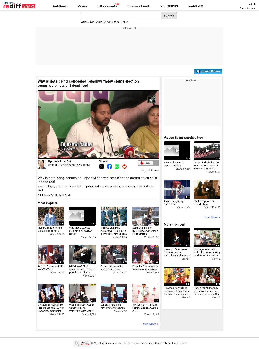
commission (128, 186)
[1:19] (76, 216)
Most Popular (47, 203)
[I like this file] (145, 163)
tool (40, 190)
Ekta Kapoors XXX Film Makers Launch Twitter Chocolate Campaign (51, 307)
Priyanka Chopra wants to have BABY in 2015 (145, 268)
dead (149, 186)
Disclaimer (137, 343)
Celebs (99, 22)
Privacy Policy (152, 343)
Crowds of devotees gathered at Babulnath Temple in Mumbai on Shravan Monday (176, 292)
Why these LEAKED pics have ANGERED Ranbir (80, 230)
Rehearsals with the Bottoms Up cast (112, 268)
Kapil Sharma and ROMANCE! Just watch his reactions (145, 230)
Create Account (248, 8)
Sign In (252, 3)
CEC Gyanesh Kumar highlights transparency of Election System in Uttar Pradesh (207, 254)
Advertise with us (121, 343)
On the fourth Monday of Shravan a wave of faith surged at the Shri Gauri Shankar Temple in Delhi (207, 294)
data (57, 186)
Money (82, 6)
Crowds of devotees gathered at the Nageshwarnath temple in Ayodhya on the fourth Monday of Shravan (177, 257)
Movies (115, 22)
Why (48, 186)
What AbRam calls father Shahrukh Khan (113, 306)
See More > (151, 324)
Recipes (124, 22)
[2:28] (171, 151)
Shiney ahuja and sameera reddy (173, 164)
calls (139, 186)
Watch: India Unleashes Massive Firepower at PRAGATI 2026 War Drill (207, 167)
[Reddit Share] (125, 166)
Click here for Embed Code (54, 195)
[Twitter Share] (102, 166)
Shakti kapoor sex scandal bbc (204, 202)
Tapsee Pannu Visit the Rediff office (51, 268)
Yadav (97, 186)
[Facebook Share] (110, 166)
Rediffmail (59, 6)
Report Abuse (150, 170)
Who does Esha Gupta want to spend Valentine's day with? (81, 307)
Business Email (138, 6)
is (53, 186)
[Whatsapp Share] (118, 166)
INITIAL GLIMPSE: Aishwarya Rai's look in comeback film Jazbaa (114, 230)
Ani (69, 161)
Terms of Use (179, 343)
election (115, 186)
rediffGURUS (168, 6)
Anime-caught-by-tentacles (174, 202)
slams (106, 186)
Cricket (107, 22)
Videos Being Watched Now (183, 137)
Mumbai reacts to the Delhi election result (50, 229)
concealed (75, 186)
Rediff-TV (195, 6)
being (64, 186)
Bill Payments (107, 6)
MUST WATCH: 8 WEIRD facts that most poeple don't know (82, 269)
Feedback (165, 343)
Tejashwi (88, 186)
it (144, 186)
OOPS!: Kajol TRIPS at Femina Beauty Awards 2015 (145, 307)
